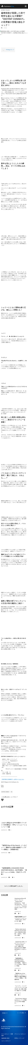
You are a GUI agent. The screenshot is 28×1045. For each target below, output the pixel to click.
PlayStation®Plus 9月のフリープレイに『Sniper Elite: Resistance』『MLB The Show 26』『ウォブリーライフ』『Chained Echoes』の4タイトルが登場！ (21, 904)
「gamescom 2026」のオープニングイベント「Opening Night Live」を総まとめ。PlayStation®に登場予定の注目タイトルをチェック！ (21, 946)
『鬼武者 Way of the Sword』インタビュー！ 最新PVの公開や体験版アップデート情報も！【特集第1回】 (14, 847)
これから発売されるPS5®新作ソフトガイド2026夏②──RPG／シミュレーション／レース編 (14, 825)
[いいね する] (9, 830)
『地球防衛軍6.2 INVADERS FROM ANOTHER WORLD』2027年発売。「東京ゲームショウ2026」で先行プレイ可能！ (14, 871)
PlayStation (9, 6)
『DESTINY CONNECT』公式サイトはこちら (12, 779)
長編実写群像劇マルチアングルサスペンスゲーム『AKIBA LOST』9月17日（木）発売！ (20, 919)
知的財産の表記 (5, 1038)
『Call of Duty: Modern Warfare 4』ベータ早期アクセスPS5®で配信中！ (21, 1001)
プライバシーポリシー (20, 1034)
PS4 (11, 791)
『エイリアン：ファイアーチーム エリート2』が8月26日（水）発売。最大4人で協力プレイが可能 (21, 988)
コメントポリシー (6, 1041)
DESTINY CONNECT (5, 791)
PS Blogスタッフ (10, 49)
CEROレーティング (19, 1038)
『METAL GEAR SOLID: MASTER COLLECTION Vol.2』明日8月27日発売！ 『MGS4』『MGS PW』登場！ (20, 932)
